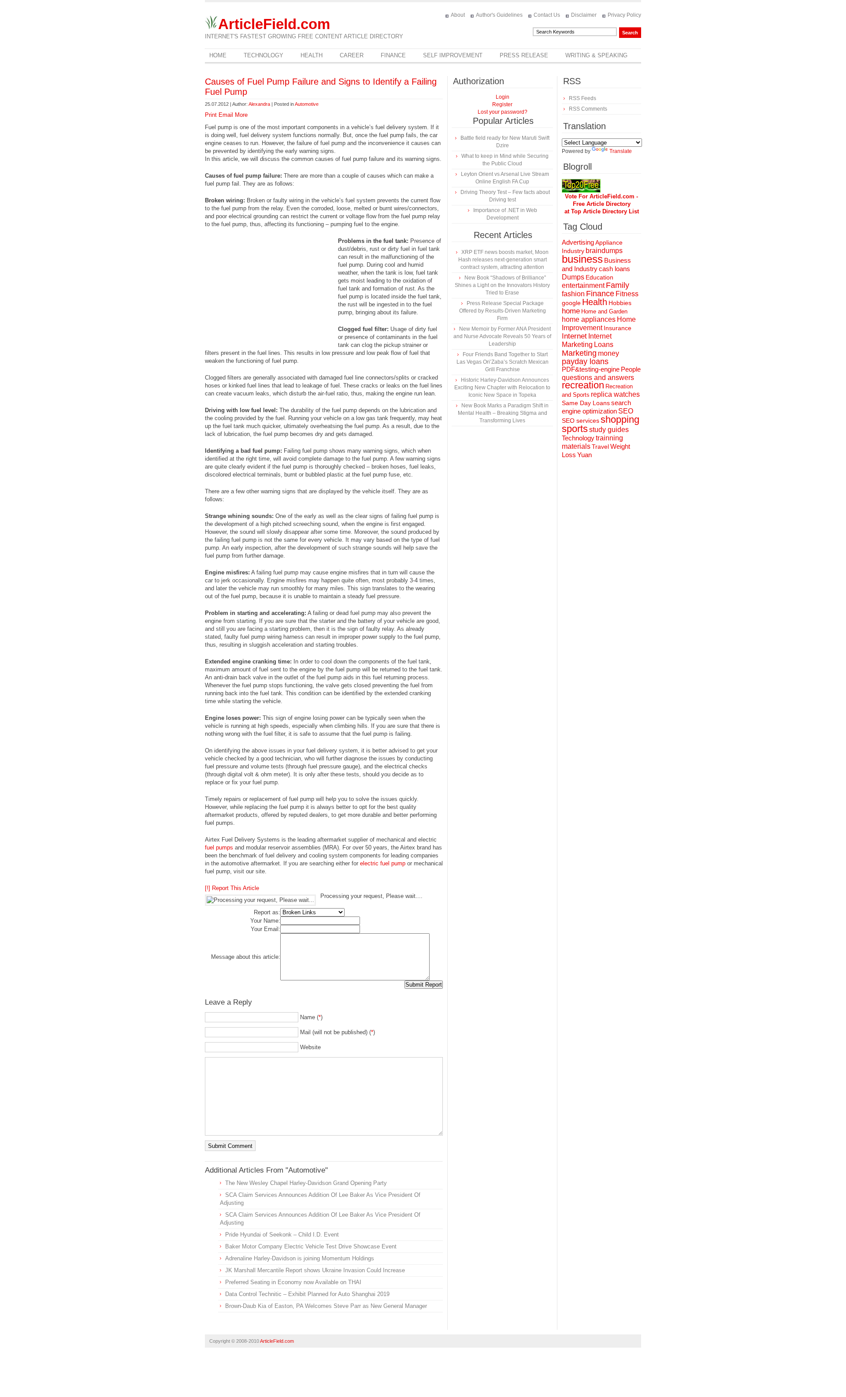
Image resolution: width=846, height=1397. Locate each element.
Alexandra (259, 104)
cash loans (614, 268)
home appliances (589, 319)
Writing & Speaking (596, 55)
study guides (609, 429)
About (458, 15)
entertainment (583, 285)
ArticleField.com (274, 24)
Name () (311, 1017)
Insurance (617, 328)
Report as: (267, 912)
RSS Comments (588, 109)
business (582, 259)
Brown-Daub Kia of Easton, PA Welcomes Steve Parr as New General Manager (326, 1306)
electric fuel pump (382, 863)
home (571, 311)
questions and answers (598, 377)
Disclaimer (584, 15)
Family (617, 285)
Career (352, 55)
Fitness (627, 294)
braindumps (604, 250)
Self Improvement (452, 55)
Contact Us (547, 15)
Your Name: (265, 920)
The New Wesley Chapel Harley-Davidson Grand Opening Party (306, 1183)
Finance (393, 55)
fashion (573, 294)
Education (599, 277)
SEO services (580, 420)
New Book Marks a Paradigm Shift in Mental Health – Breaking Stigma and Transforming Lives (503, 413)
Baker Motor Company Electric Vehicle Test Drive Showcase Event (311, 1246)
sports (575, 428)
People (631, 369)
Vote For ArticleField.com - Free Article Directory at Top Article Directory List (601, 204)
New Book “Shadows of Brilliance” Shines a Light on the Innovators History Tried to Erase (502, 285)
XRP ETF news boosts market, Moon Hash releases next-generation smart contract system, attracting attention (503, 259)
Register (502, 104)
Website (310, 1047)
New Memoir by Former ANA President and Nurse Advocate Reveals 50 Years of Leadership (502, 336)
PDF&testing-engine (591, 369)
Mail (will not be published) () (337, 1032)
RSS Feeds (582, 98)
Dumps (573, 277)
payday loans (585, 361)
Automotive (307, 104)
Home (217, 55)
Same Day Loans (586, 402)
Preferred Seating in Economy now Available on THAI (293, 1282)
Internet (574, 336)
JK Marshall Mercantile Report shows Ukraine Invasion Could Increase (315, 1270)
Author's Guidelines (499, 15)
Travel (600, 446)
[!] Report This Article (232, 888)
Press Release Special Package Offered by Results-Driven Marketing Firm (502, 310)
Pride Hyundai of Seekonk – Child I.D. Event (282, 1234)
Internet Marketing (587, 340)
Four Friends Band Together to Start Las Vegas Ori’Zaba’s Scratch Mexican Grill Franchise (502, 362)
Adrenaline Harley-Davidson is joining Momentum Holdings (299, 1258)
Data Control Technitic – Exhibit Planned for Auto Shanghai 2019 (307, 1294)
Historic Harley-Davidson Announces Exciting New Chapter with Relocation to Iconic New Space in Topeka (502, 387)
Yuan (584, 454)
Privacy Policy (624, 15)
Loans (603, 344)
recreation (583, 385)
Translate (620, 151)
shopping (620, 419)
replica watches (615, 394)
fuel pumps (219, 847)
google (571, 303)
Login (502, 97)
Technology (263, 55)
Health (312, 55)
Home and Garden (604, 311)
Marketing (579, 353)
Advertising (578, 242)
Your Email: (265, 929)
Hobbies (620, 302)
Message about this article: (245, 957)
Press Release (524, 55)
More (241, 115)
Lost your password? (502, 112)
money (608, 353)
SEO (625, 411)
